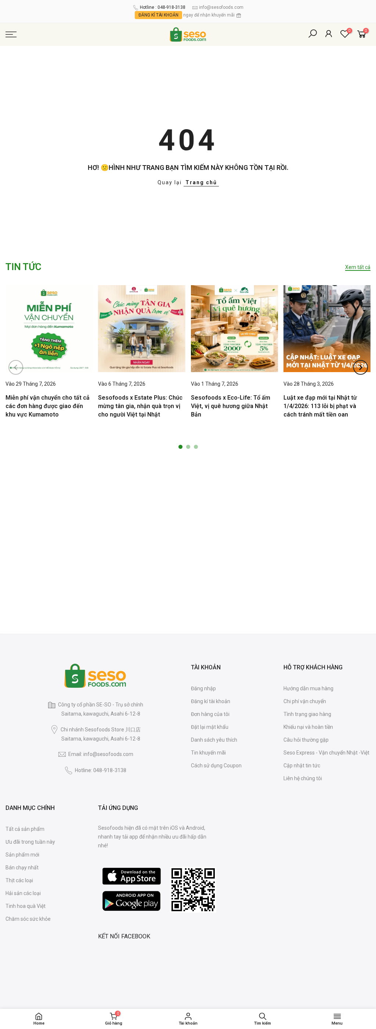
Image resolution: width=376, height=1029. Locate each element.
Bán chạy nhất (22, 867)
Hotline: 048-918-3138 (100, 770)
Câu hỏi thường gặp (306, 740)
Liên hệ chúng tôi (302, 778)
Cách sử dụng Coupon (216, 765)
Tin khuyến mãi (208, 753)
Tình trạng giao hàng (307, 714)
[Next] (360, 367)
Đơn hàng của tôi (210, 714)
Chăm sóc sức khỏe (28, 919)
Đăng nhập (203, 688)
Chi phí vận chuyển (304, 701)
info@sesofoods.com (221, 7)
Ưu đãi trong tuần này (30, 842)
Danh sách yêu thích (214, 740)
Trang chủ (201, 182)
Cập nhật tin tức (301, 765)
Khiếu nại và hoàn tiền (308, 727)
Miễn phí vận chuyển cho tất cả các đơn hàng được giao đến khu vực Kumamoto (48, 406)
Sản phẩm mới (22, 855)
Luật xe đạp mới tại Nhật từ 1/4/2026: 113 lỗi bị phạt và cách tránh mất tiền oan (320, 406)
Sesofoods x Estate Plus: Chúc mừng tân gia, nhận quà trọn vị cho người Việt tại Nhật (140, 406)
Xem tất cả (357, 267)
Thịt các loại (19, 880)
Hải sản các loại (23, 893)
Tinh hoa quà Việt (26, 906)
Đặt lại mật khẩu (209, 727)
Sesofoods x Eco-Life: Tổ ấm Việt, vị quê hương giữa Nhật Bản (230, 406)
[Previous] (15, 367)
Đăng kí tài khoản (210, 701)
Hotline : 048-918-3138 (162, 7)
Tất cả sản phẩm (25, 829)
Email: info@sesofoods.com (100, 754)
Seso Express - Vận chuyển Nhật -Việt (326, 753)
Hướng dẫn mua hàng (308, 688)
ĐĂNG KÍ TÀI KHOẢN (158, 15)
